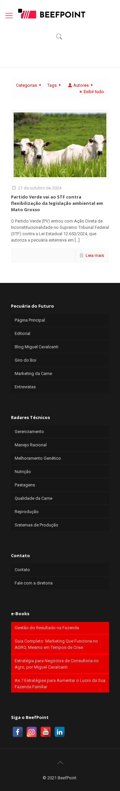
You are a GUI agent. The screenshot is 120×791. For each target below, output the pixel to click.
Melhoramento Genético (38, 458)
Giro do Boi (25, 360)
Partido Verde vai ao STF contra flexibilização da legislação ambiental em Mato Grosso (57, 203)
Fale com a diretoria (34, 582)
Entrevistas (25, 386)
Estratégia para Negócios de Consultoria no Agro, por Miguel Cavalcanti (57, 664)
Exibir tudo (94, 91)
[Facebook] (17, 732)
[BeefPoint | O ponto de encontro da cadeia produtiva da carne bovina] (51, 13)
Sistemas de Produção (36, 524)
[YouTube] (45, 732)
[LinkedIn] (59, 732)
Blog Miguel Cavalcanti (36, 346)
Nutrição (23, 471)
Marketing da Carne (33, 373)
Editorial (22, 333)
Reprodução (27, 511)
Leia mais (95, 255)
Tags (52, 85)
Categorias (26, 85)
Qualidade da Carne (33, 498)
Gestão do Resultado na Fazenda (47, 627)
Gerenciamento (29, 431)
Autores (81, 85)
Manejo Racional (31, 444)
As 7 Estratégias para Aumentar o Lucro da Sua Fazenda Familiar (60, 683)
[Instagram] (31, 732)
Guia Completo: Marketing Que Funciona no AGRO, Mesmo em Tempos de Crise (56, 644)
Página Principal (30, 320)
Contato (22, 569)
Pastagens (25, 484)
